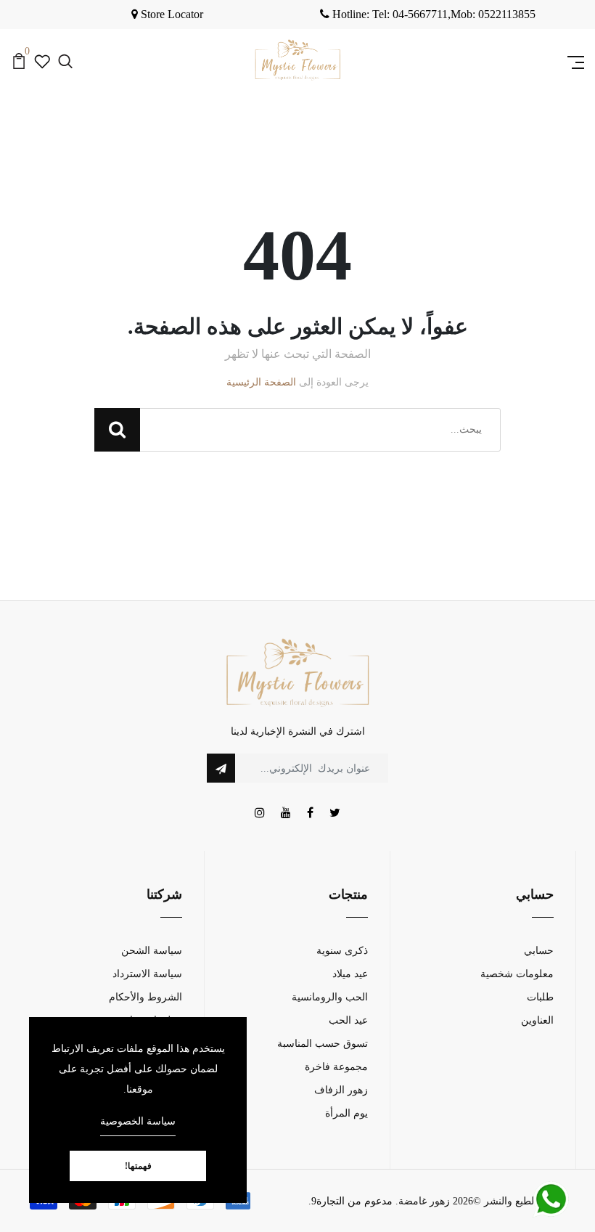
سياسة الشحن (151, 950)
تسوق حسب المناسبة (322, 1043)
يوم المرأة (346, 1113)
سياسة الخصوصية (138, 1121)
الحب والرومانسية (330, 997)
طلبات (540, 997)
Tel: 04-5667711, (391, 14)
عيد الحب (348, 1020)
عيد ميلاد (350, 973)
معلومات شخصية (517, 973)
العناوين (537, 1020)
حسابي (539, 950)
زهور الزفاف (341, 1090)
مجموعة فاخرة (336, 1066)
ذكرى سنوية (342, 950)
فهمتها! (138, 1166)
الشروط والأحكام (145, 997)
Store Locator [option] (170, 14)
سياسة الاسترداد (147, 973)
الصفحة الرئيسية (261, 382)
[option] (428, 14)
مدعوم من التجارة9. (350, 1201)
